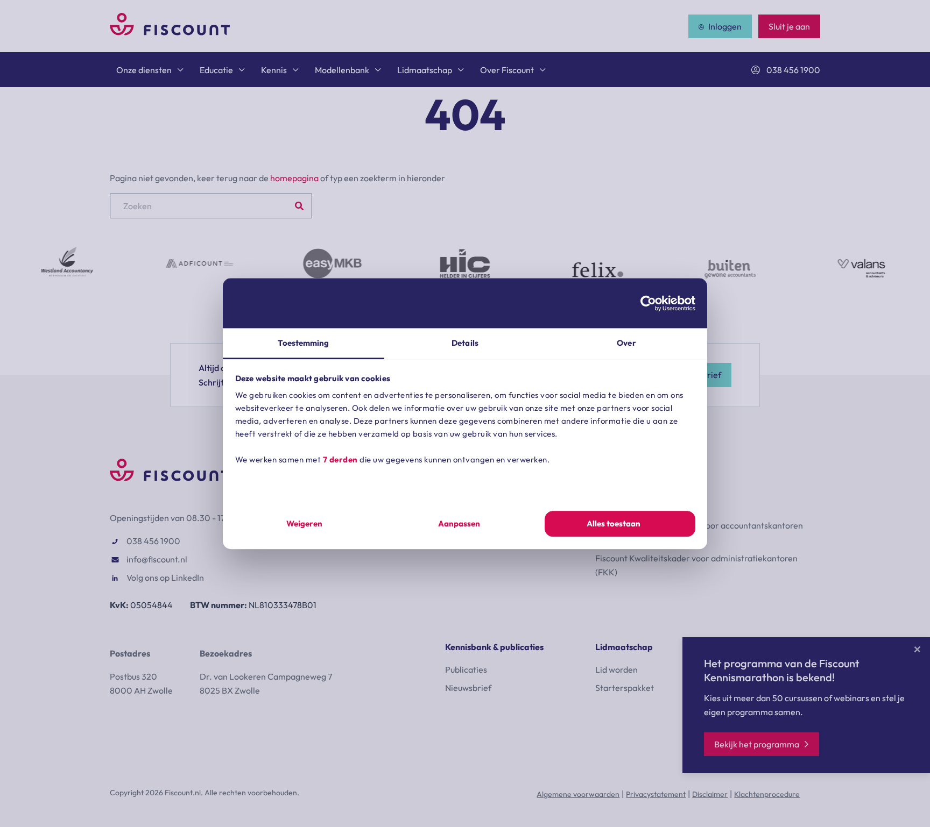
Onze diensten (144, 70)
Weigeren (304, 523)
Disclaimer (710, 794)
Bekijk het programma (756, 744)
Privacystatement (656, 794)
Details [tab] (465, 343)
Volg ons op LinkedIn (165, 577)
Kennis (274, 70)
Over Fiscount (507, 70)
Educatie (216, 70)
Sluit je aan (789, 26)
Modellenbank (342, 70)
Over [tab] (626, 343)
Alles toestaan (613, 523)
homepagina (294, 178)
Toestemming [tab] (303, 343)
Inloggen (725, 26)
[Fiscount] (170, 32)
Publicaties (466, 669)
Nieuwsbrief (468, 687)
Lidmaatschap (424, 70)
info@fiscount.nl (156, 559)
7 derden (340, 459)
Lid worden (616, 669)
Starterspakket (624, 687)
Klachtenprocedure (767, 794)
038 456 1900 (793, 70)
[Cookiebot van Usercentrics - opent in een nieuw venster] (648, 303)
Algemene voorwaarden (578, 794)
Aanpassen (459, 523)
